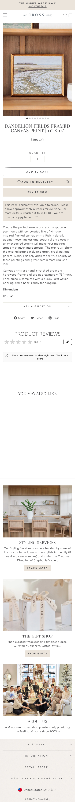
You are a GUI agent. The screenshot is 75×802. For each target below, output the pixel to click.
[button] (41, 342)
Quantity (37, 152)
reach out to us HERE (37, 213)
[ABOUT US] (37, 690)
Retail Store (36, 767)
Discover (36, 744)
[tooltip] (67, 182)
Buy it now (38, 192)
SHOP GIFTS (37, 653)
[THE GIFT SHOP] (37, 605)
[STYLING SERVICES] (37, 511)
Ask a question (37, 306)
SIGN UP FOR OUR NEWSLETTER (36, 778)
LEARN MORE (37, 568)
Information (36, 755)
